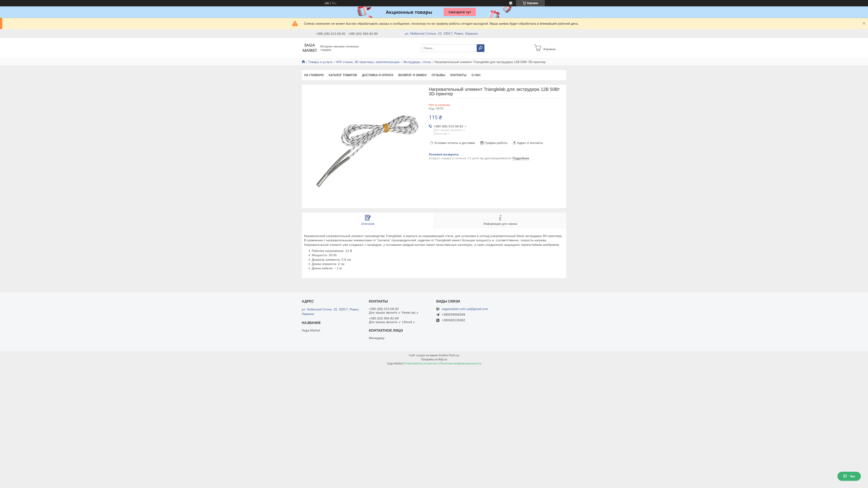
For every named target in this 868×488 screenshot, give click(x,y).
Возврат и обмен (412, 75)
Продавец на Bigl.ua (434, 359)
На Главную (314, 75)
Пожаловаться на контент (421, 363)
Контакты (458, 75)
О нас (476, 75)
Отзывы (438, 75)
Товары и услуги (320, 62)
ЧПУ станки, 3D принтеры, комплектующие (368, 62)
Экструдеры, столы (417, 62)
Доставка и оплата (377, 75)
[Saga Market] (310, 48)
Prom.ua (454, 355)
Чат (852, 476)
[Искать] (480, 48)
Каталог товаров (343, 75)
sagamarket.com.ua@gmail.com (465, 309)
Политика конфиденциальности (460, 363)
